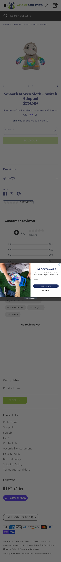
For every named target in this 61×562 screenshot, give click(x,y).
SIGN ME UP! (46, 286)
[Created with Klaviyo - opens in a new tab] (30, 298)
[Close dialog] (59, 264)
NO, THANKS (46, 290)
